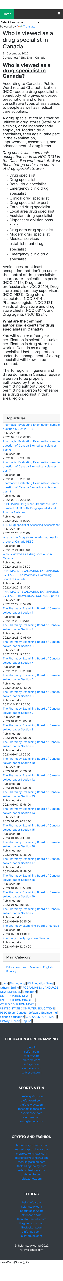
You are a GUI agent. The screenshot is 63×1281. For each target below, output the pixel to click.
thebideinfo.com (31, 1174)
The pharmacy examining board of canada (31, 925)
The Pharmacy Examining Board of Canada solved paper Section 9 (31, 744)
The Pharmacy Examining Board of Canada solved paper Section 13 (31, 794)
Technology (17, 983)
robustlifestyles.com (31, 1170)
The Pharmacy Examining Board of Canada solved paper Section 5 (31, 677)
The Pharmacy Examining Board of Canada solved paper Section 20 (31, 911)
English (26, 1021)
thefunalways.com (32, 1104)
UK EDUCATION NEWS (15, 996)
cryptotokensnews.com (31, 1153)
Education (13, 967)
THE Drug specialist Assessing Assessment (31, 525)
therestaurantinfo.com (31, 1219)
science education (12, 1017)
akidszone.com (31, 1215)
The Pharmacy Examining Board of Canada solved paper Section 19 (31, 894)
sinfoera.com (31, 1060)
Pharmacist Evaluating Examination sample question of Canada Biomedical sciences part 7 (31, 466)
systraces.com (31, 1068)
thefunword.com (31, 1100)
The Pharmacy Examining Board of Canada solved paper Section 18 (31, 877)
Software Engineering (42, 1012)
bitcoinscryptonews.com (31, 1157)
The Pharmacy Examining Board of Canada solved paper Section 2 (31, 627)
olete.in (31, 1047)
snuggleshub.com (31, 1121)
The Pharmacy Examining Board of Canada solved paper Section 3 (31, 644)
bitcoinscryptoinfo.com (31, 1145)
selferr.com (31, 1051)
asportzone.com (31, 1113)
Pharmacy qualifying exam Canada (26, 938)
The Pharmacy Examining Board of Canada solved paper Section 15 (31, 827)
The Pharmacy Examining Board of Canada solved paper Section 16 (31, 844)
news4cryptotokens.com (31, 1149)
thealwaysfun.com (32, 1096)
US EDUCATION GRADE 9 (17, 1000)
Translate (29, 26)
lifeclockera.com (32, 1227)
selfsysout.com (31, 1072)
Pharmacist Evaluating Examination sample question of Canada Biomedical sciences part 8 (31, 487)
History (5, 1021)
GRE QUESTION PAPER (41, 1017)
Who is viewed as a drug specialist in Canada (27, 556)
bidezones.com (32, 1178)
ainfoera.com (31, 1117)
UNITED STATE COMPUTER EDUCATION (27, 1008)
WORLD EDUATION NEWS (17, 1004)
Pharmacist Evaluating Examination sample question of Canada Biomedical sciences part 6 (31, 445)
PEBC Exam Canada (13, 1012)
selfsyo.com (32, 1064)
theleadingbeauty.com (31, 1166)
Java (5, 983)
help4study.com (31, 1206)
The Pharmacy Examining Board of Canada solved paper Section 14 (31, 811)
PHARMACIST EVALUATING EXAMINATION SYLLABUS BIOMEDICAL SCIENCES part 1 (31, 594)
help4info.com (31, 1202)
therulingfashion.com (31, 1162)
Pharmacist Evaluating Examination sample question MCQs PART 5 (31, 427)
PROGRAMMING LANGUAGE (39, 987)
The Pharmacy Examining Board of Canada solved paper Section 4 (31, 660)
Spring (14, 987)
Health (24, 967)
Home (7, 14)
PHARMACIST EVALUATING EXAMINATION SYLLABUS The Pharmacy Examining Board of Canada (31, 575)
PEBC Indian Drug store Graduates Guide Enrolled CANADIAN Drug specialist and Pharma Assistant (30, 508)
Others (4, 987)
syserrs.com (32, 1055)
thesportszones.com (31, 1109)
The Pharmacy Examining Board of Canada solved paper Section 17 (31, 861)
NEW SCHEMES (10, 991)
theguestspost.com (31, 1223)
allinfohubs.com (31, 1236)
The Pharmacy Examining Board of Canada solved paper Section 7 (31, 710)
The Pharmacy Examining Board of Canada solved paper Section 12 (31, 777)
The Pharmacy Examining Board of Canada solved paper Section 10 (31, 761)
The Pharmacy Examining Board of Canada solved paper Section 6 (31, 694)
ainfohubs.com (31, 1231)
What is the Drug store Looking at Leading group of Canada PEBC (31, 539)
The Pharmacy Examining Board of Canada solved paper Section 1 (31, 610)
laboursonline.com (31, 1210)
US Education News (40, 983)
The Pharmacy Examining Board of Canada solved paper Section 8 (31, 727)
